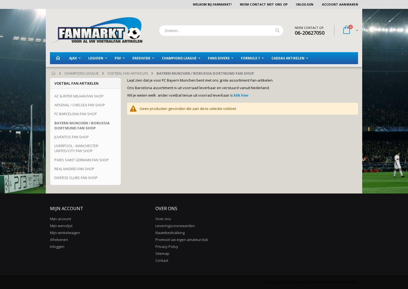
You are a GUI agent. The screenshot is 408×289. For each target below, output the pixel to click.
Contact (161, 260)
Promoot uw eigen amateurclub (181, 239)
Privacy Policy (166, 246)
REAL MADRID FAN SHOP (74, 168)
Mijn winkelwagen (65, 232)
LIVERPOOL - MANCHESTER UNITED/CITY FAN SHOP (76, 148)
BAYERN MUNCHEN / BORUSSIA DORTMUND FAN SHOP (82, 125)
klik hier (241, 95)
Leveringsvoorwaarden (175, 225)
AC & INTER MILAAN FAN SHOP (79, 96)
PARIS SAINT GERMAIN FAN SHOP (81, 159)
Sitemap (162, 253)
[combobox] (221, 30)
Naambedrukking (170, 232)
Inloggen (304, 4)
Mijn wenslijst (61, 225)
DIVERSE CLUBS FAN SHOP (76, 177)
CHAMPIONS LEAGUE (81, 73)
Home (54, 73)
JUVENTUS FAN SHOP (71, 136)
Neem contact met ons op (264, 4)
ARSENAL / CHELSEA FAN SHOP (79, 104)
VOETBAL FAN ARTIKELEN (127, 73)
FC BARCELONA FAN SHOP (75, 113)
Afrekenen (59, 239)
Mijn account (60, 218)
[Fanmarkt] (96, 30)
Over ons (163, 218)
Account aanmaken (340, 4)
